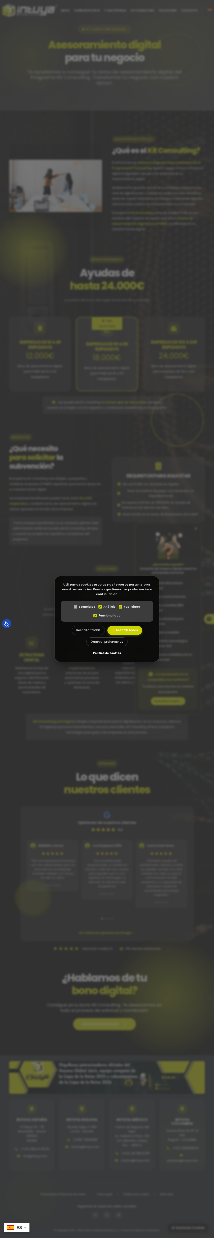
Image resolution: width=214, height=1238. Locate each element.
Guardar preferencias (107, 642)
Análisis (109, 607)
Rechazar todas (88, 630)
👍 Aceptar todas (125, 630)
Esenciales (87, 607)
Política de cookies (107, 653)
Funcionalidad (109, 616)
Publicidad (132, 607)
